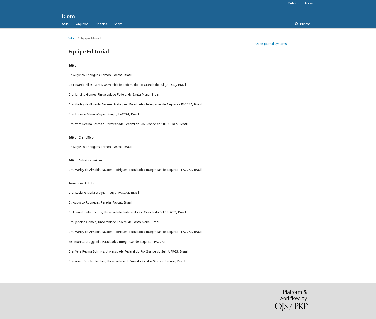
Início (72, 38)
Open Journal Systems (271, 44)
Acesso (309, 3)
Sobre (118, 24)
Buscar (304, 24)
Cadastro (294, 3)
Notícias (101, 24)
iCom (68, 16)
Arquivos (82, 24)
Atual (65, 24)
